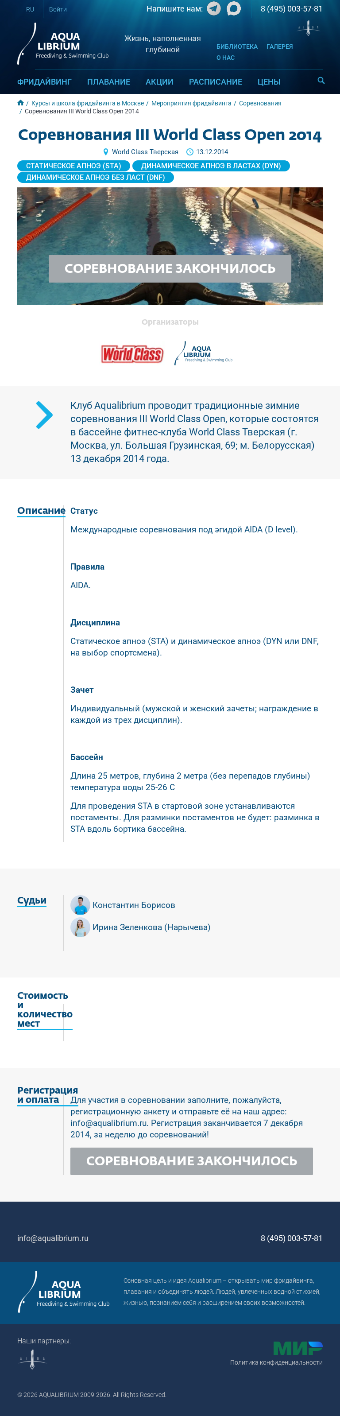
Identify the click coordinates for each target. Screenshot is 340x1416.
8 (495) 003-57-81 (292, 8)
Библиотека (237, 46)
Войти (58, 9)
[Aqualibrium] (203, 353)
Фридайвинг (44, 81)
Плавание (108, 81)
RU (30, 9)
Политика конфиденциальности (276, 1362)
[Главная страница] (63, 1292)
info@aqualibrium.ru (53, 1238)
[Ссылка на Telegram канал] (213, 11)
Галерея (280, 46)
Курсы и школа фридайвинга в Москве (87, 103)
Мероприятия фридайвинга (191, 103)
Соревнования (260, 103)
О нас (225, 57)
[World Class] (132, 353)
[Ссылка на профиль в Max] (233, 11)
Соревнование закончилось (170, 269)
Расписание (215, 81)
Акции (160, 81)
